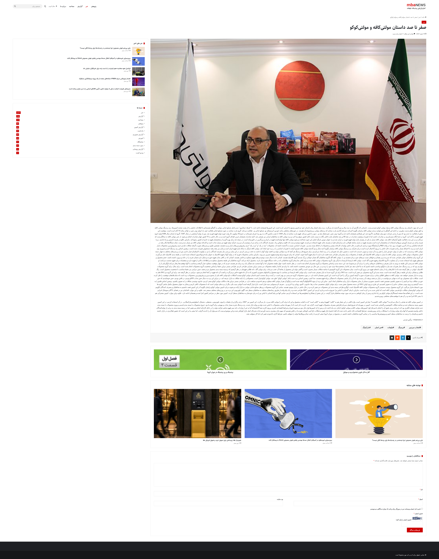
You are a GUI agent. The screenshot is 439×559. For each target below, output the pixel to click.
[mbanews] (416, 6)
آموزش (140, 138)
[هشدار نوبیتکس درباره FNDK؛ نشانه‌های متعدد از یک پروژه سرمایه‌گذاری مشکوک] (138, 81)
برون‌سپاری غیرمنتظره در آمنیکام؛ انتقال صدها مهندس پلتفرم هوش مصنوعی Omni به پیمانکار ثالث (300, 440)
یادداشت (140, 131)
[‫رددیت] (397, 337)
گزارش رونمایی (138, 149)
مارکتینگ (366, 327)
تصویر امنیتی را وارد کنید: (403, 520)
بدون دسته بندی (138, 145)
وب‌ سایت (280, 499)
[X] (408, 337)
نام (421, 489)
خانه (423, 17)
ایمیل (420, 499)
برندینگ (401, 327)
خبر (87, 6)
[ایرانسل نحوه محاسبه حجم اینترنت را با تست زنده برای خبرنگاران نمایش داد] (138, 71)
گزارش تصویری (138, 134)
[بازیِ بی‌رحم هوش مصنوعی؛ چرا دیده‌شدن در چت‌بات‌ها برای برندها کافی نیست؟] (379, 413)
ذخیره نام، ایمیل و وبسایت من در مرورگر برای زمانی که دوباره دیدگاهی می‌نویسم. (395, 509)
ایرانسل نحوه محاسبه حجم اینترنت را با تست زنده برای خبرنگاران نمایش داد (106, 68)
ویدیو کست (139, 153)
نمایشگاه (140, 142)
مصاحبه (71, 6)
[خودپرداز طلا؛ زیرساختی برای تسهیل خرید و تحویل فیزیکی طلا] (197, 413)
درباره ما (63, 6)
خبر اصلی (378, 327)
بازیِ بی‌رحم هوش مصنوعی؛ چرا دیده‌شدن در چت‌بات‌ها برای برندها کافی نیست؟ (397, 440)
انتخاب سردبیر (414, 327)
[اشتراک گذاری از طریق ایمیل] (392, 337)
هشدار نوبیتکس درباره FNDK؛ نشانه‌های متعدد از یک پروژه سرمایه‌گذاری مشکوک (104, 78)
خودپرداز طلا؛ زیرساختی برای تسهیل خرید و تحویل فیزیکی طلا (221, 440)
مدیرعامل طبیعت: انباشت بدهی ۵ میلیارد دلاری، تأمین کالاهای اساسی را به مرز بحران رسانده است (99, 89)
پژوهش (93, 6)
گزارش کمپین (138, 127)
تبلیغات (390, 327)
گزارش (80, 6)
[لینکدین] (403, 337)
